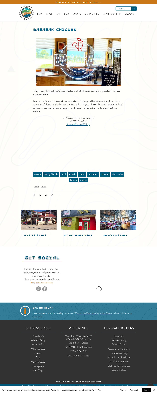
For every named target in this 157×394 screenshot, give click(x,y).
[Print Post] (52, 195)
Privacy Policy (97, 390)
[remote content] (78, 147)
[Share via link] (46, 195)
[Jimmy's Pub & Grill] (118, 220)
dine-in (72, 174)
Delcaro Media (96, 381)
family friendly (51, 174)
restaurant (93, 174)
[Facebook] (44, 288)
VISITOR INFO (78, 328)
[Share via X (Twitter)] (40, 195)
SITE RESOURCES (38, 328)
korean (73, 180)
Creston (43, 186)
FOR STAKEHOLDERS (119, 328)
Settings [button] (123, 390)
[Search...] (134, 9)
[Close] (154, 390)
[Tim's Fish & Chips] (39, 220)
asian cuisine (117, 174)
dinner (82, 174)
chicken (83, 180)
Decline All (134, 390)
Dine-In (36, 186)
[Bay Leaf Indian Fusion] (78, 220)
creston (37, 174)
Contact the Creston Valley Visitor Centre (93, 313)
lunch (63, 174)
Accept (146, 390)
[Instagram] (38, 288)
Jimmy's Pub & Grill (115, 235)
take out (105, 174)
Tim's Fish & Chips (35, 235)
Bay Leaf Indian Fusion (78, 235)
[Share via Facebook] (34, 195)
